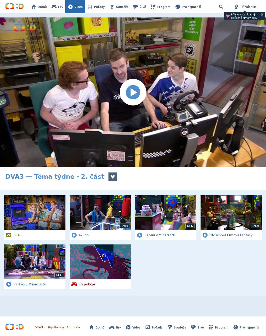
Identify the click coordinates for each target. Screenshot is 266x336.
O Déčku (40, 327)
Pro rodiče (73, 327)
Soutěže (122, 7)
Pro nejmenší (191, 7)
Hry (60, 7)
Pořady (99, 7)
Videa (79, 7)
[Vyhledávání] (221, 6)
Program (163, 7)
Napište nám (56, 327)
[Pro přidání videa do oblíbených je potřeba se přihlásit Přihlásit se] (112, 176)
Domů (42, 7)
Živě (143, 7)
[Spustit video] (133, 92)
